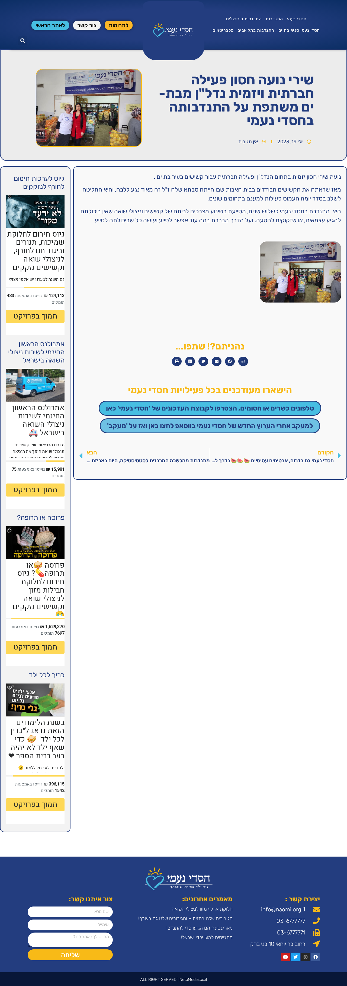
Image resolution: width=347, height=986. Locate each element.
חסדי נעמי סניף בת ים (299, 30)
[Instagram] (305, 957)
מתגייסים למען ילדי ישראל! (207, 937)
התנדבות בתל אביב (256, 30)
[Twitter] (295, 957)
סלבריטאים (223, 30)
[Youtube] (285, 957)
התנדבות (274, 18)
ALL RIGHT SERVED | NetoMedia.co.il (173, 979)
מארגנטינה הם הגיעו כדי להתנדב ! (199, 928)
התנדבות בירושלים (244, 18)
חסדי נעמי (297, 18)
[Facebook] (315, 957)
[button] (22, 40)
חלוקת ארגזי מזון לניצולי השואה (202, 909)
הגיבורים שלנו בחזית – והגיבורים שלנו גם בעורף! (185, 918)
